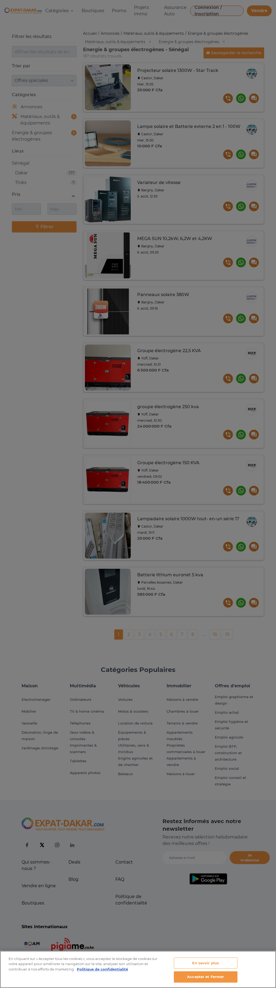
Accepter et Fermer (205, 977)
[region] (138, 969)
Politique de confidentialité (102, 969)
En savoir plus (205, 963)
